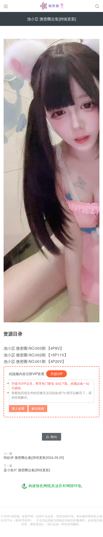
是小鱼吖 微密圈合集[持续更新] (27, 469)
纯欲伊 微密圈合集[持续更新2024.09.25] (34, 457)
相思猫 (15, 516)
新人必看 (18, 408)
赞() (51, 437)
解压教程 (38, 408)
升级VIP (57, 373)
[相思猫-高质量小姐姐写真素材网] (51, 6)
